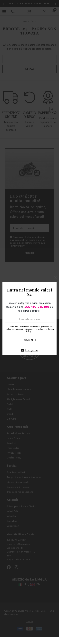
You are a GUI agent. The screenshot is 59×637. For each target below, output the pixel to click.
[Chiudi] (55, 278)
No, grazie (31, 350)
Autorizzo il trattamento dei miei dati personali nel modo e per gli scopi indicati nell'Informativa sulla (29, 329)
